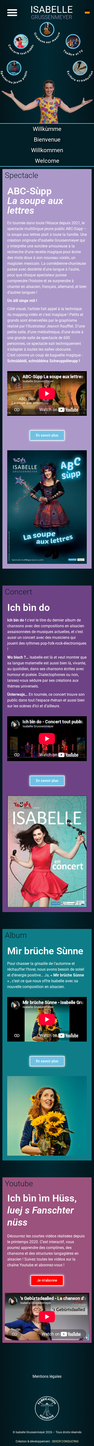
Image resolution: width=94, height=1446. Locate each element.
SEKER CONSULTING (65, 1441)
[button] (12, 12)
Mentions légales (47, 1376)
